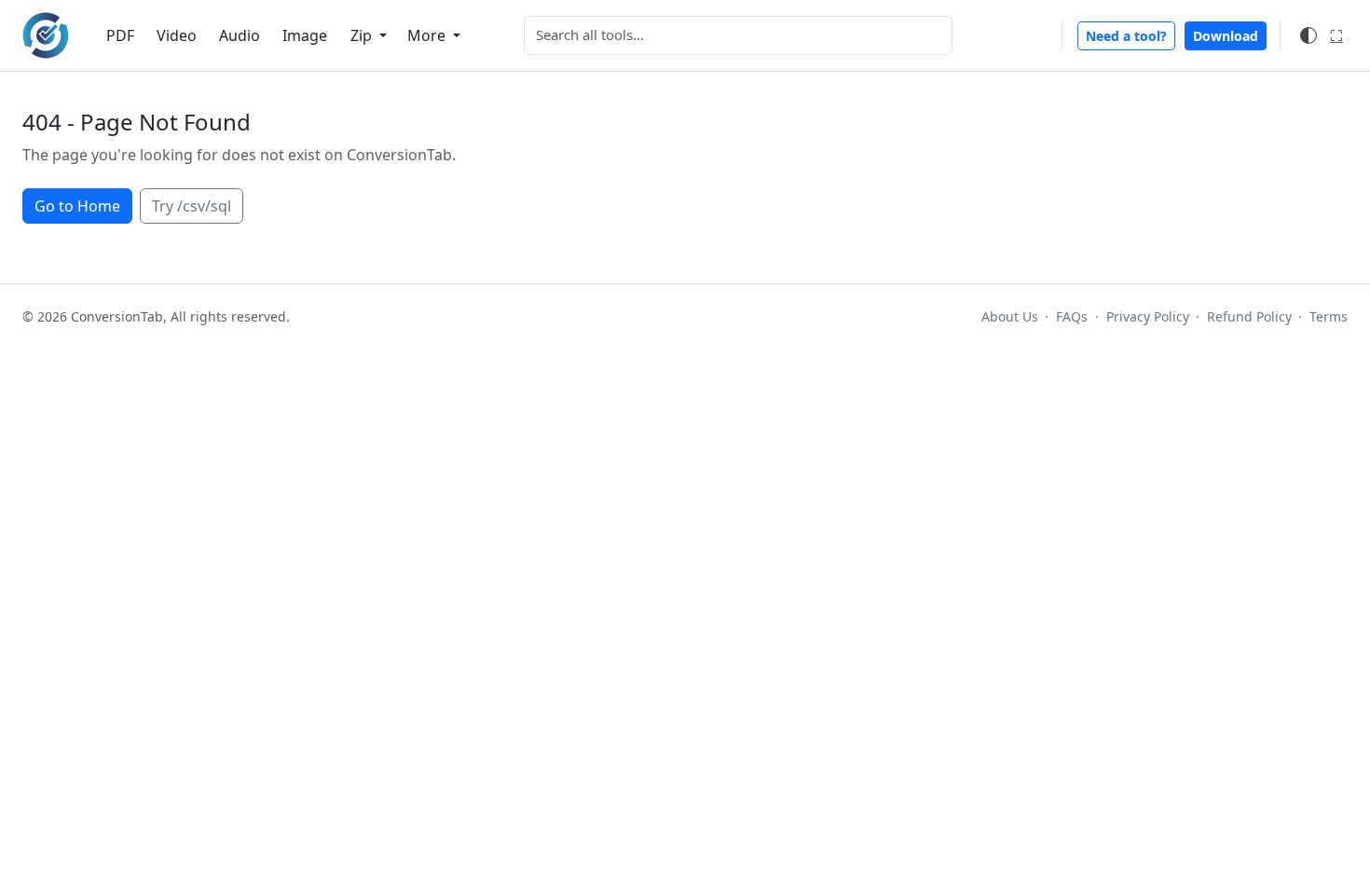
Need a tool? (1126, 36)
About (1009, 316)
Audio (239, 35)
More (428, 35)
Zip (363, 35)
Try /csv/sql (191, 206)
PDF (120, 35)
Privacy (1147, 316)
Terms (1328, 316)
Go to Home (77, 206)
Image (304, 35)
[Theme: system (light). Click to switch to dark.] (1308, 35)
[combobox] (738, 35)
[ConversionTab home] (45, 35)
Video (177, 35)
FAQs (1072, 316)
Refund (1249, 316)
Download (1225, 36)
